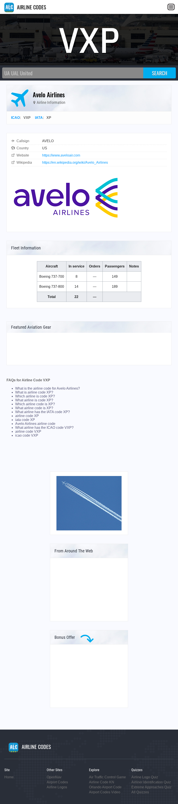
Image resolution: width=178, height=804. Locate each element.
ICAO (15, 117)
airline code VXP (28, 431)
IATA (39, 117)
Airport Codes (57, 782)
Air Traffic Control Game (107, 777)
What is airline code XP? (34, 392)
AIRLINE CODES (31, 7)
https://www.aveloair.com (61, 155)
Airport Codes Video (104, 792)
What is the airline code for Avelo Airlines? (47, 388)
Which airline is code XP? (35, 396)
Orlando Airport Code (105, 787)
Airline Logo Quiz (144, 777)
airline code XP (27, 416)
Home (9, 777)
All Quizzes (140, 792)
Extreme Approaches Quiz (151, 787)
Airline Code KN (101, 782)
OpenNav (54, 777)
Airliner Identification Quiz (151, 782)
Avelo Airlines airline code (35, 424)
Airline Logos (57, 787)
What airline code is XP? (34, 408)
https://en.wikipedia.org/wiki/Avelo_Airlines (75, 162)
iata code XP (25, 420)
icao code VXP (26, 435)
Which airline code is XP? (35, 404)
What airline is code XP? (34, 400)
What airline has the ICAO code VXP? (44, 427)
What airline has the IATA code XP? (42, 412)
